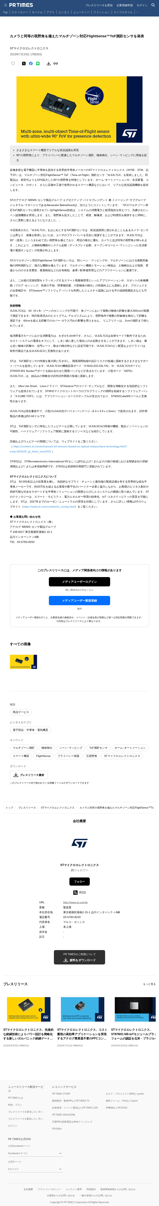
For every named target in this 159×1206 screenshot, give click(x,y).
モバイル (37, 12)
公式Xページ (14, 1161)
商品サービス (21, 712)
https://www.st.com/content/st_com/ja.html (49, 506)
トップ (9, 807)
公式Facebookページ (19, 1146)
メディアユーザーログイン (79, 581)
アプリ (51, 12)
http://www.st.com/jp (75, 902)
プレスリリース (27, 807)
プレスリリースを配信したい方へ (25, 1118)
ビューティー (81, 12)
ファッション (101, 12)
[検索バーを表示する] (153, 5)
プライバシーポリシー (49, 1189)
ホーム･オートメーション (130, 747)
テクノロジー (20, 12)
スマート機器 (21, 755)
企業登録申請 (125, 5)
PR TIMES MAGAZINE (63, 1114)
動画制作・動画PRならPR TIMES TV (70, 1100)
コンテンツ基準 (74, 1189)
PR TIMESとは (15, 1097)
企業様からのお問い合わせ (61, 1195)
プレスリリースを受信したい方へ (25, 1111)
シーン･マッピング (70, 747)
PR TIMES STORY (61, 1093)
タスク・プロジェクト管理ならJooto (125, 1093)
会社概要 (28, 1189)
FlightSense (43, 755)
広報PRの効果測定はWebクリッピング (72, 1121)
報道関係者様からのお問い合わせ (117, 1189)
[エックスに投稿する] (24, 63)
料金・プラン (15, 1104)
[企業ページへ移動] (79, 844)
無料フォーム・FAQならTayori (122, 1100)
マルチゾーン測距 (24, 747)
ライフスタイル (123, 12)
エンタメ (64, 12)
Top (5, 12)
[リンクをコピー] (56, 63)
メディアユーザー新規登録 (79, 600)
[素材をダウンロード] (49, 63)
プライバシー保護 (68, 755)
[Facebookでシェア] (31, 63)
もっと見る (149, 984)
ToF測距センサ (98, 747)
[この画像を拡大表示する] (23, 662)
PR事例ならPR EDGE (116, 1107)
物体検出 (46, 747)
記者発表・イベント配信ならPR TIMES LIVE (75, 1107)
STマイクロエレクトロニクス (122, 755)
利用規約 (91, 1189)
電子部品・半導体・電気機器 (30, 729)
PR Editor (57, 1128)
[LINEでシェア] (38, 63)
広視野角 (91, 755)
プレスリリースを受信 (99, 5)
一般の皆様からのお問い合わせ (96, 1195)
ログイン (142, 5)
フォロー (79, 881)
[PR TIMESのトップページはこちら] (21, 5)
